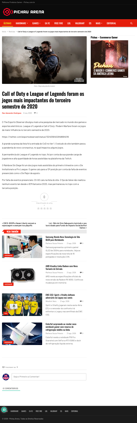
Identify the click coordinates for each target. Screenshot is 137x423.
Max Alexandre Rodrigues (11, 113)
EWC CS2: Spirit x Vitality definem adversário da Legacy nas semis (60, 296)
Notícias (12, 32)
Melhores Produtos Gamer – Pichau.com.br (18, 2)
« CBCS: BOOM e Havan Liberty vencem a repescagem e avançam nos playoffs (19, 224)
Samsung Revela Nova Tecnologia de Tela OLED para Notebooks (63, 238)
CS (90, 23)
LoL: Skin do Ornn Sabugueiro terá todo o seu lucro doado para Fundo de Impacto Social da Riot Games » (66, 225)
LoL (69, 23)
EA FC (47, 23)
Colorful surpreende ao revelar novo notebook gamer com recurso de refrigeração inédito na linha (61, 326)
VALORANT (79, 23)
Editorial (111, 23)
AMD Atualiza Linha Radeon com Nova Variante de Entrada (62, 267)
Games (35, 23)
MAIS (98, 23)
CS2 (6, 313)
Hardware (21, 23)
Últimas (7, 23)
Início (4, 32)
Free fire (58, 23)
